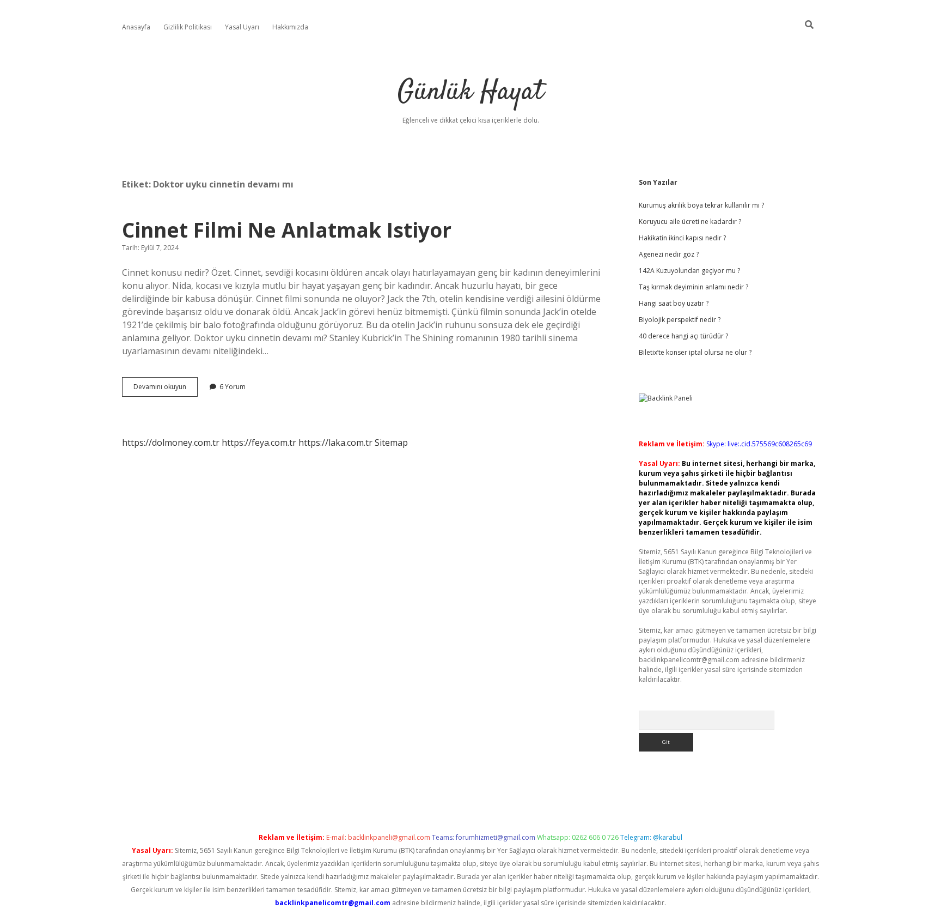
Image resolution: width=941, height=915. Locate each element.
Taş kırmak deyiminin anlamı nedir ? (693, 287)
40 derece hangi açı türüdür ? (683, 336)
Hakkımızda (290, 27)
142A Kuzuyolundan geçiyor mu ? (689, 270)
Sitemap (391, 443)
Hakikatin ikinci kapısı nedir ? (682, 238)
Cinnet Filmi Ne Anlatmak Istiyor (286, 230)
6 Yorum (232, 386)
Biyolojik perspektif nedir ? (679, 319)
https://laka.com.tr (335, 443)
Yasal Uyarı (242, 27)
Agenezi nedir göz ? (669, 254)
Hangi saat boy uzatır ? (673, 303)
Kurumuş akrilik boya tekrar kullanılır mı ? (701, 205)
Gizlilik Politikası (187, 27)
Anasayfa (136, 27)
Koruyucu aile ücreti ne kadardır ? (690, 221)
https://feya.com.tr (259, 443)
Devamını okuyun (165, 389)
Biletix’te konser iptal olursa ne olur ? (695, 352)
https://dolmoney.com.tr (170, 443)
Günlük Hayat (470, 92)
